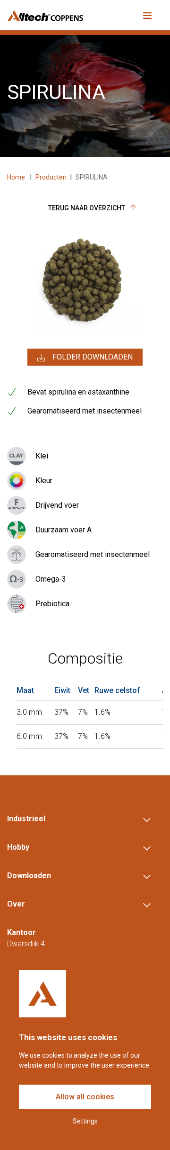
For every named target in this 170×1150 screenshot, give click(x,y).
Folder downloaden (92, 356)
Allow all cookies (85, 1096)
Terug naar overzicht (87, 208)
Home (16, 177)
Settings (85, 1121)
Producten (51, 177)
